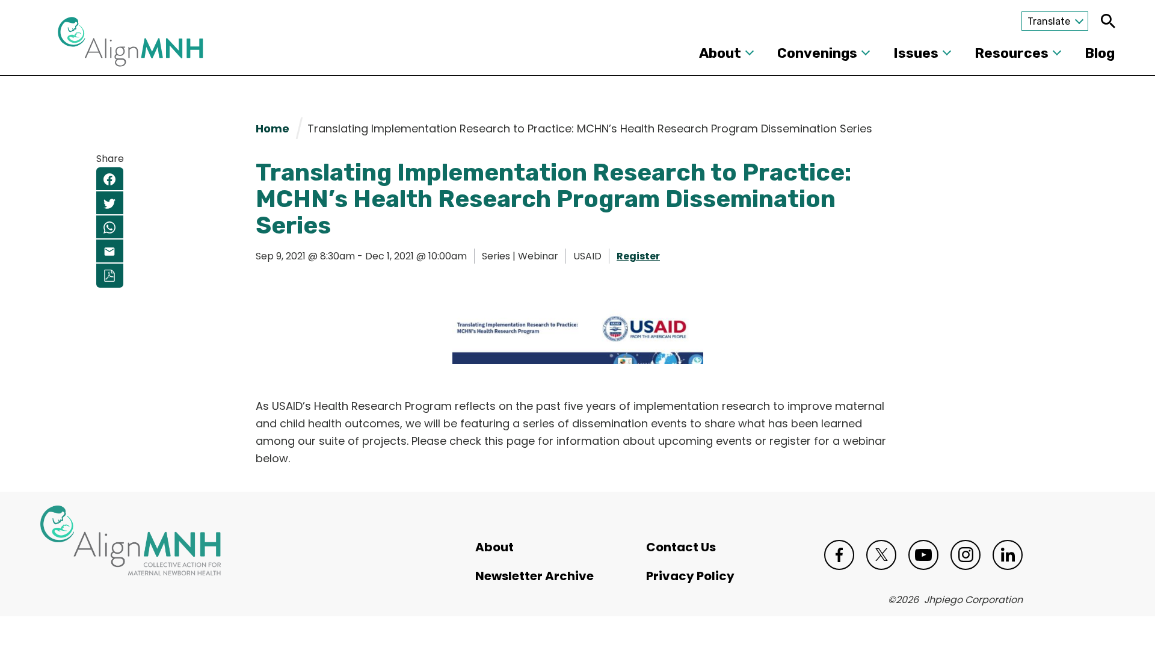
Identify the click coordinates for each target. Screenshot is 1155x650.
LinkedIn (1008, 555)
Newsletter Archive (534, 576)
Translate (1048, 21)
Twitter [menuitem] (109, 203)
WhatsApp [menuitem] (109, 227)
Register (638, 256)
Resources (1012, 53)
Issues (915, 53)
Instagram (965, 555)
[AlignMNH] (130, 45)
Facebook (839, 555)
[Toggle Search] (1107, 20)
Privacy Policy (690, 576)
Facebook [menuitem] (109, 179)
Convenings (817, 53)
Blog (1100, 53)
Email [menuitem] (109, 252)
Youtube (923, 555)
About (720, 53)
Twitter (881, 555)
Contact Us (681, 547)
